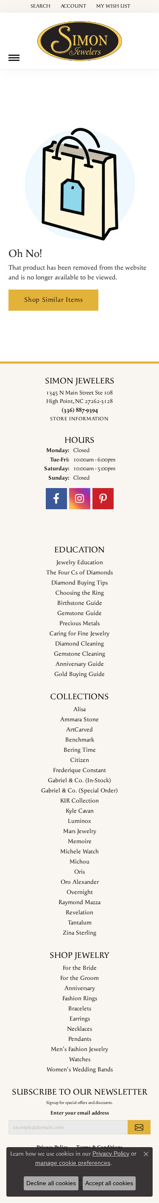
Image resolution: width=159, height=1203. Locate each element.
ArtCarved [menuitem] (79, 730)
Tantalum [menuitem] (80, 923)
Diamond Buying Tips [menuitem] (79, 583)
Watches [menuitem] (79, 1059)
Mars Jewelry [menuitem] (79, 831)
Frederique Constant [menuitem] (79, 770)
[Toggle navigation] (14, 57)
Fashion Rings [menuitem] (79, 998)
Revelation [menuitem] (79, 912)
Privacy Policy (110, 1153)
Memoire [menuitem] (80, 841)
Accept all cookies (109, 1183)
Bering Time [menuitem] (80, 750)
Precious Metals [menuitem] (79, 623)
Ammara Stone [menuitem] (79, 719)
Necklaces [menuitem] (79, 1029)
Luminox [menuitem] (79, 821)
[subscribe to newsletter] (139, 1127)
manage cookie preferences (72, 1162)
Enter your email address (79, 1113)
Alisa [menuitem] (79, 709)
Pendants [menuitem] (79, 1039)
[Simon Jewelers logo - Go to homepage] (79, 38)
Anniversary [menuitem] (79, 988)
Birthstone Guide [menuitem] (79, 603)
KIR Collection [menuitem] (79, 801)
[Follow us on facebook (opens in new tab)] (56, 498)
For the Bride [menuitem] (80, 968)
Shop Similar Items (53, 299)
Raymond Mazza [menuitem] (79, 902)
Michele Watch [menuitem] (79, 851)
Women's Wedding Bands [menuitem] (80, 1069)
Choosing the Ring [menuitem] (80, 593)
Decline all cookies (51, 1183)
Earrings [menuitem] (80, 1019)
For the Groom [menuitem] (79, 978)
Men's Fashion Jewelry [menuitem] (79, 1049)
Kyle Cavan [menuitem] (80, 811)
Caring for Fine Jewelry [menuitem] (79, 633)
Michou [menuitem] (79, 862)
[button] (39, 6)
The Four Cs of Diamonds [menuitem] (79, 573)
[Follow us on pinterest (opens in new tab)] (103, 498)
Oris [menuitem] (79, 872)
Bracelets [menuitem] (79, 1009)
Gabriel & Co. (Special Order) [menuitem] (79, 791)
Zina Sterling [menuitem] (79, 933)
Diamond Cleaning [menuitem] (79, 644)
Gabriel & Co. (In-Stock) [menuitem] (79, 780)
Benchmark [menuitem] (79, 740)
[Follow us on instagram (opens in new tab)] (79, 498)
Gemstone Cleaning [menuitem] (79, 654)
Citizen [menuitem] (79, 760)
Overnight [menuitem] (80, 892)
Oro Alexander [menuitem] (80, 882)
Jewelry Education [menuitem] (79, 562)
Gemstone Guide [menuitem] (79, 613)
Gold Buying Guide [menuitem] (79, 674)
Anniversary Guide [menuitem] (80, 664)
